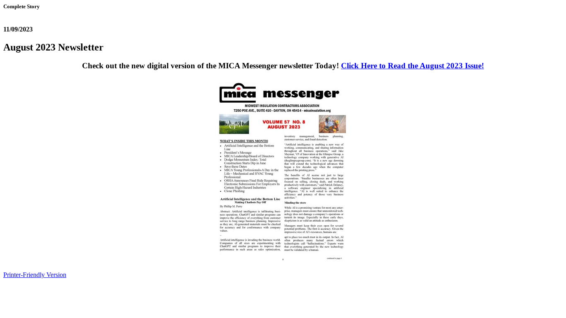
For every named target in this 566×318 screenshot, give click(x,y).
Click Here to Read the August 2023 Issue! (412, 65)
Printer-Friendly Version (34, 274)
